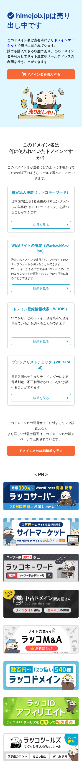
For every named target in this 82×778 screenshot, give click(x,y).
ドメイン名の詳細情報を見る (41, 451)
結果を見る (41, 225)
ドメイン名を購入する (43, 74)
